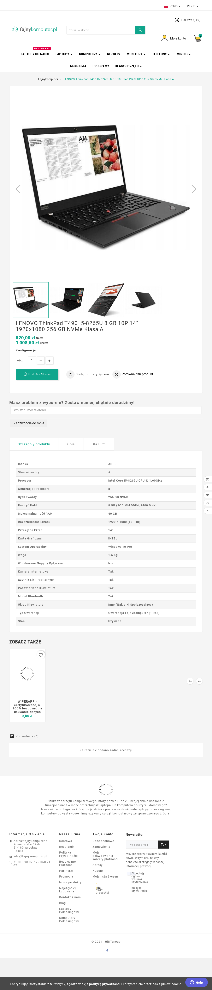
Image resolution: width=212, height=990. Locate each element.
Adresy (98, 865)
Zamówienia (101, 846)
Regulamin (67, 846)
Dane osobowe (103, 841)
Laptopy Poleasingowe (69, 910)
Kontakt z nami (70, 897)
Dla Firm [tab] (99, 444)
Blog (62, 903)
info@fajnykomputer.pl (30, 856)
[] (140, 30)
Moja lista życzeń (105, 876)
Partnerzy (66, 870)
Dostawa (65, 841)
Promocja (66, 876)
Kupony (98, 870)
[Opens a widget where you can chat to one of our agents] (196, 983)
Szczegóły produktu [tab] (34, 444)
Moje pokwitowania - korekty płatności (105, 856)
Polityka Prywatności (68, 854)
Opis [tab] (71, 444)
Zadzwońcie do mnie (29, 423)
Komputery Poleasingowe (69, 919)
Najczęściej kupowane (67, 889)
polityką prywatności (104, 984)
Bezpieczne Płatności (67, 863)
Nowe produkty (70, 882)
